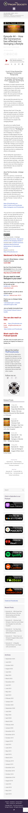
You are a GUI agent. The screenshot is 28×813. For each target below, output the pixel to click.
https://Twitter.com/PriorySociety (13, 205)
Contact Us (12, 803)
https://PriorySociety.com (11, 203)
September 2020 (10, 708)
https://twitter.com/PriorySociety (13, 329)
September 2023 (10, 658)
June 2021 (9, 688)
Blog (7, 803)
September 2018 (10, 777)
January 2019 (9, 764)
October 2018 (9, 774)
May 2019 (8, 751)
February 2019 (10, 761)
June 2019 (9, 747)
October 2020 (9, 705)
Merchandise (19, 803)
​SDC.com (6, 295)
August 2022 (9, 668)
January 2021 (9, 701)
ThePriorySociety (9, 50)
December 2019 (10, 731)
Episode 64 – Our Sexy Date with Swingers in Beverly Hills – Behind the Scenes (14, 630)
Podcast (7, 801)
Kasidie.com (7, 286)
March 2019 (9, 757)
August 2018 (9, 780)
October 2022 (9, 665)
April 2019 (8, 754)
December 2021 (10, 682)
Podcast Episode (15, 47)
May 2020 (8, 715)
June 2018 (9, 787)
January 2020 (9, 728)
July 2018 (8, 784)
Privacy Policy (19, 801)
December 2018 (10, 767)
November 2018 (10, 771)
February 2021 (10, 698)
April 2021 (8, 695)
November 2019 (10, 734)
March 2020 (9, 721)
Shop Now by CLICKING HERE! (12, 273)
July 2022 (8, 672)
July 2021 (8, 685)
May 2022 (8, 675)
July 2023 (8, 662)
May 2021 (8, 691)
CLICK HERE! (7, 263)
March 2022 (9, 678)
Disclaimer (12, 801)
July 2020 (8, 711)
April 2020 (8, 718)
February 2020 (10, 724)
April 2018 (8, 794)
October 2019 (9, 738)
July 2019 (8, 744)
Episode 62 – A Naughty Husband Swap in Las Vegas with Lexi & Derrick (13, 644)
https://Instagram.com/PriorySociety (14, 207)
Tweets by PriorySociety (11, 600)
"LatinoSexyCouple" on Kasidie (12, 302)
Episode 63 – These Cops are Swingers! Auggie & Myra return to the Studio (14, 637)
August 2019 (9, 741)
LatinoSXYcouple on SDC (10, 304)
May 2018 (8, 790)
